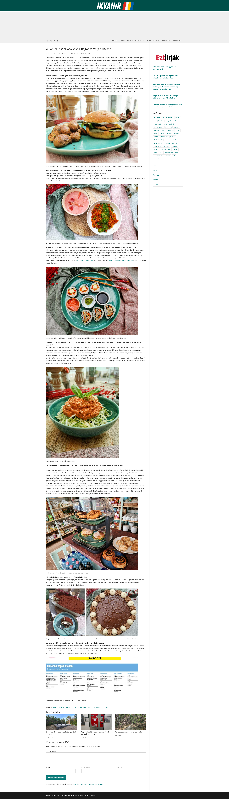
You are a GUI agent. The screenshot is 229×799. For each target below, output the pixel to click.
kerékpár (156, 137)
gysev (155, 134)
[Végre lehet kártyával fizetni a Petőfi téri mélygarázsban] (96, 722)
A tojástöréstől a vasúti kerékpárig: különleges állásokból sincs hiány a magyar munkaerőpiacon (166, 86)
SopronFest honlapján (85, 260)
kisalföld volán (158, 140)
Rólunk (155, 170)
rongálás (174, 146)
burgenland (169, 121)
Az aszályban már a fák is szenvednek (129, 732)
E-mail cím (85, 768)
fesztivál (76, 707)
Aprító (155, 166)
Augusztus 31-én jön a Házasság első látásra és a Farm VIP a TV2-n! (166, 97)
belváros (161, 121)
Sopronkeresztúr (165, 149)
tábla (155, 153)
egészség (63, 707)
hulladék (169, 134)
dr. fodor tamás (158, 127)
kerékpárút (164, 137)
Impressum (157, 189)
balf (155, 121)
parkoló (174, 143)
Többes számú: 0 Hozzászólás (81, 53)
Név (48, 768)
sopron (92, 707)
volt (176, 153)
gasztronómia (85, 707)
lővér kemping (158, 143)
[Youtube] (54, 40)
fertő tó (163, 130)
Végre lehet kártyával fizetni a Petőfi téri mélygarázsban (95, 733)
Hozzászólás (51, 751)
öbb (174, 156)
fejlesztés (168, 127)
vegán (106, 707)
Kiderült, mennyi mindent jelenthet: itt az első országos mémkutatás (167, 105)
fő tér (178, 130)
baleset (178, 118)
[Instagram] (51, 40)
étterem (70, 707)
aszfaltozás (169, 118)
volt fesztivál (158, 156)
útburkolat (157, 159)
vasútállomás (169, 153)
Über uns (156, 175)
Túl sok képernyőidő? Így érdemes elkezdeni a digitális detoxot (165, 77)
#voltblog (157, 118)
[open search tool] (62, 40)
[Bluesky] (57, 40)
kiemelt (172, 137)
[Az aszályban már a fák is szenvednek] (130, 722)
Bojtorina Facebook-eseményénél (121, 260)
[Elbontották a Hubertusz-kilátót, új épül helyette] (61, 722)
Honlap (119, 768)
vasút (161, 153)
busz (176, 121)
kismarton (168, 140)
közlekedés (176, 140)
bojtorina (56, 707)
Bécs (165, 124)
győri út (161, 134)
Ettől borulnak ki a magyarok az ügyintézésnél (164, 68)
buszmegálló (157, 124)
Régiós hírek (65, 53)
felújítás (156, 130)
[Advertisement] (114, 24)
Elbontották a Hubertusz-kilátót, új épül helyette (61, 733)
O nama (155, 179)
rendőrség (166, 146)
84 (163, 118)
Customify (93, 795)
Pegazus (49, 53)
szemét (175, 149)
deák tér (171, 124)
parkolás (167, 143)
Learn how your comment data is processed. (88, 784)
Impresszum (157, 184)
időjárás (176, 134)
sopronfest (100, 707)
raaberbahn (157, 146)
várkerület (167, 156)
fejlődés (176, 127)
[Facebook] (47, 40)
